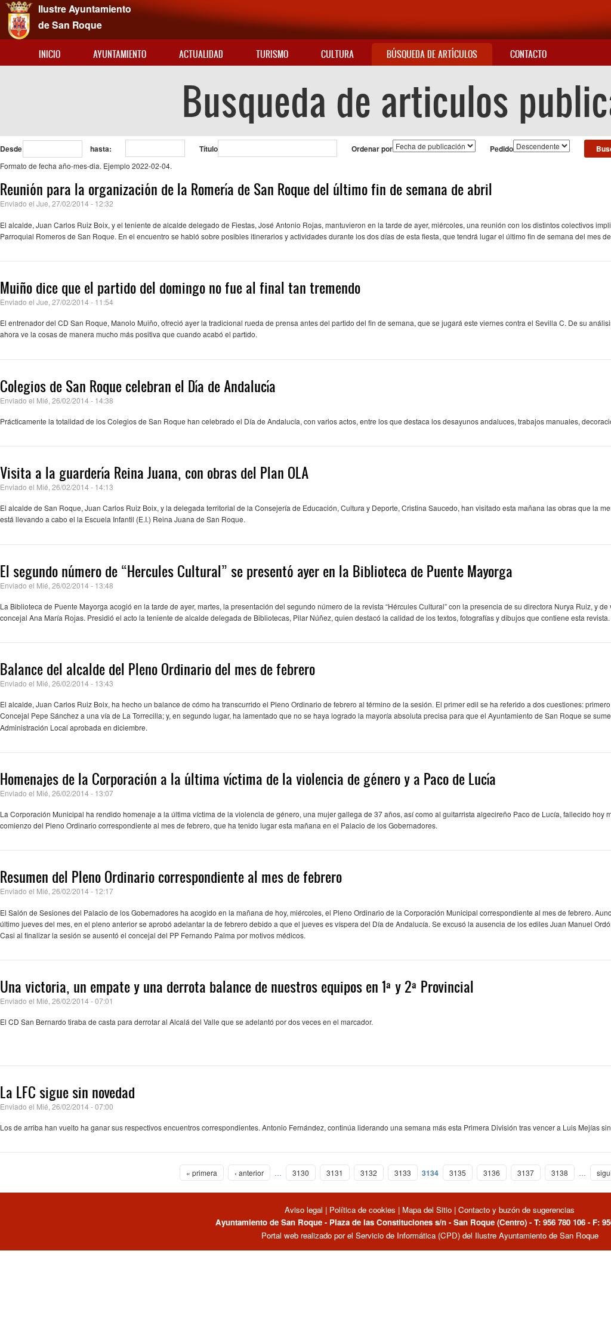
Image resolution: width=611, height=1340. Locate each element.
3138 (559, 1173)
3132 (368, 1173)
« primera (201, 1173)
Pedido (501, 148)
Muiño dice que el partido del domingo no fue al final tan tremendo (180, 287)
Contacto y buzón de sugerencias (516, 1209)
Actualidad (201, 54)
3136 (491, 1173)
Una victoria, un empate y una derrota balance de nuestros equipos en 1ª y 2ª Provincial (237, 986)
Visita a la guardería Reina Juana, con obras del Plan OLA (154, 472)
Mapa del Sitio (427, 1209)
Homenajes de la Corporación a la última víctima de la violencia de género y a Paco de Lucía (248, 778)
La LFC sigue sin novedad (67, 1092)
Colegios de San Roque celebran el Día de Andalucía (138, 386)
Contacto (528, 54)
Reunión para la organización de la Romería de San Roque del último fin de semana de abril (246, 189)
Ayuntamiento (119, 54)
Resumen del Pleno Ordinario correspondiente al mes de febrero (171, 876)
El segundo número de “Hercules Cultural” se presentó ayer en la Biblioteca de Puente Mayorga (256, 571)
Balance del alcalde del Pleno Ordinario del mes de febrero (157, 669)
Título (208, 148)
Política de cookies (362, 1209)
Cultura (337, 54)
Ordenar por (372, 148)
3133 (402, 1173)
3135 (457, 1173)
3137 (525, 1173)
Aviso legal (305, 1209)
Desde (11, 148)
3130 (300, 1173)
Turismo (272, 54)
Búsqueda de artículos (432, 54)
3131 (334, 1173)
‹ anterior (249, 1173)
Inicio (49, 54)
